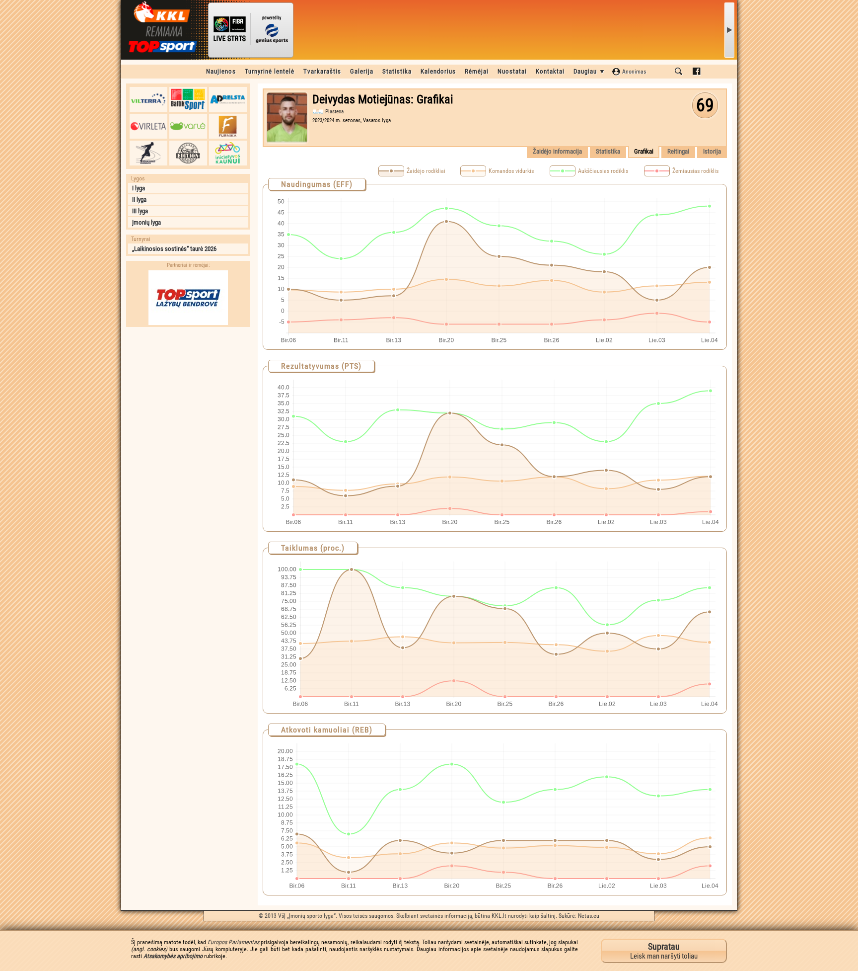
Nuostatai (512, 71)
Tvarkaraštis (322, 71)
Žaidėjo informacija (557, 151)
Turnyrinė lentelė (269, 71)
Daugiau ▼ (589, 71)
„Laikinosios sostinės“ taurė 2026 (174, 248)
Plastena (334, 111)
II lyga (139, 199)
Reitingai (678, 151)
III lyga (140, 211)
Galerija (361, 71)
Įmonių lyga (146, 222)
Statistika (397, 71)
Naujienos (221, 71)
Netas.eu (588, 915)
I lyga (138, 188)
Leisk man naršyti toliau (664, 951)
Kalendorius (438, 71)
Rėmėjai (477, 71)
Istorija (712, 151)
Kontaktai (550, 71)
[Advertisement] (188, 394)
